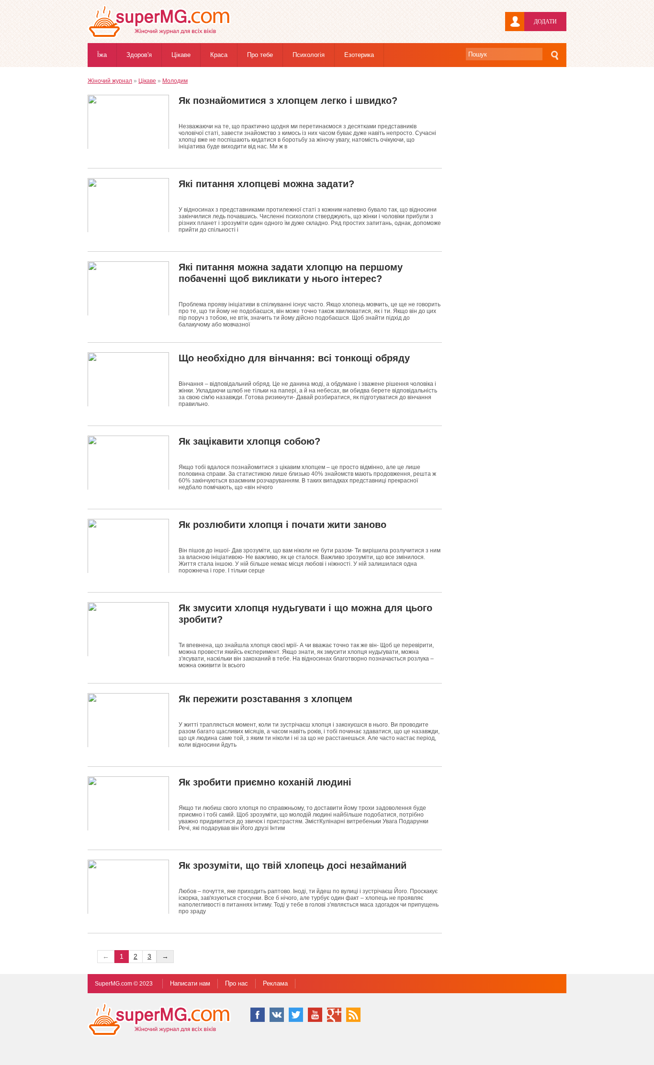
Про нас (236, 983)
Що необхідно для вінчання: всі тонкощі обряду (294, 358)
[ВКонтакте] (277, 1015)
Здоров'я (139, 54)
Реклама (275, 983)
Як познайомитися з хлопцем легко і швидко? (288, 100)
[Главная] (159, 36)
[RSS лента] (353, 1015)
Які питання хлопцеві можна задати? (266, 184)
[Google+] (334, 1015)
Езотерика (359, 54)
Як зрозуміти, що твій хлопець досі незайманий (292, 865)
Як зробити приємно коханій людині (265, 782)
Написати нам (190, 983)
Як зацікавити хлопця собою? (249, 441)
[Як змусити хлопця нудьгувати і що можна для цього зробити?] (128, 629)
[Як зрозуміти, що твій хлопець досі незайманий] (128, 887)
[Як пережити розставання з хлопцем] (128, 720)
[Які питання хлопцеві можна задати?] (128, 205)
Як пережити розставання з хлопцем (265, 699)
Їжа (102, 54)
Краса (218, 54)
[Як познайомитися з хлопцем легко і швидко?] (128, 122)
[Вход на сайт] (514, 21)
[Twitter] (296, 1015)
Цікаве (181, 54)
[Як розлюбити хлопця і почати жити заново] (128, 546)
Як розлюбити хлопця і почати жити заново (282, 524)
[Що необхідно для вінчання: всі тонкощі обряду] (128, 379)
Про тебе (260, 54)
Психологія (309, 54)
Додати (545, 21)
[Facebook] (257, 1015)
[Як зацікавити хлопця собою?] (128, 463)
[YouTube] (315, 1015)
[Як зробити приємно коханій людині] (128, 803)
